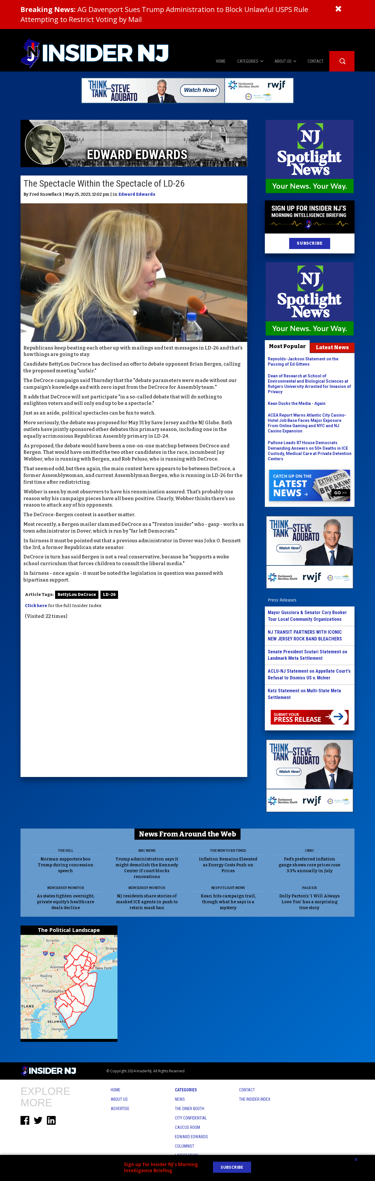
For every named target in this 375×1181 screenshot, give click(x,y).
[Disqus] (133, 699)
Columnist (184, 1146)
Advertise (120, 1108)
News (180, 1099)
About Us (119, 1099)
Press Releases (282, 600)
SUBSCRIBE (309, 243)
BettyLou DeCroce (76, 594)
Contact (247, 1090)
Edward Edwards (136, 194)
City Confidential (191, 1118)
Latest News (332, 347)
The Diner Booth (189, 1108)
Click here (36, 605)
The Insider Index (254, 1099)
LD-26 (109, 594)
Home (115, 1090)
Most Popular (287, 346)
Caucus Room (187, 1127)
